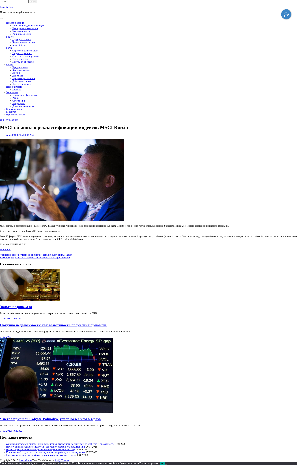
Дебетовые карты (21, 81)
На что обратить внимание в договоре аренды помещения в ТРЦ (40, 449)
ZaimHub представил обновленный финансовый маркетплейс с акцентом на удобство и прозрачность (60, 444)
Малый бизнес (20, 45)
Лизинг (16, 73)
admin (9, 135)
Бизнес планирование (23, 42)
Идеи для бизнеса (21, 39)
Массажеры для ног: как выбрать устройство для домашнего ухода (41, 455)
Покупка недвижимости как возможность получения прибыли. (53, 325)
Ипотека (16, 89)
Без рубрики (18, 103)
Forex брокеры (20, 59)
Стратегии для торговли (25, 50)
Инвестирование (15, 22)
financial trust (6, 7)
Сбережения (18, 100)
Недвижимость (14, 86)
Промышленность (15, 114)
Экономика (12, 92)
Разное (15, 98)
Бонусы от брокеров (23, 61)
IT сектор (11, 111)
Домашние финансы (23, 106)
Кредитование (20, 67)
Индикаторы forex (22, 53)
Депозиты (17, 75)
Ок (162, 463)
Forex (9, 48)
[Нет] (166, 464)
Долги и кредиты (21, 84)
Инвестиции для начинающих (28, 25)
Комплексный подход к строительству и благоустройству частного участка (45, 452)
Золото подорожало (16, 307)
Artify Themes (62, 460)
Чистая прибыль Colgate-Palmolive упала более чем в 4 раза (50, 419)
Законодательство (21, 31)
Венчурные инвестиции (25, 28)
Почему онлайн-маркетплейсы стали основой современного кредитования (45, 446)
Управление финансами (25, 95)
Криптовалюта (14, 109)
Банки (9, 64)
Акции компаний (21, 34)
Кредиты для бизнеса (23, 78)
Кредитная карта (21, 70)
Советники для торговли (25, 56)
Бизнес (9, 36)
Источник (5, 249)
